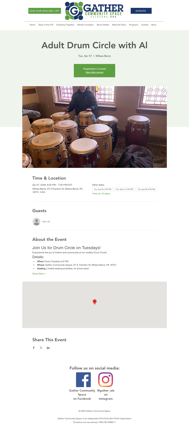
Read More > (39, 273)
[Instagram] (105, 379)
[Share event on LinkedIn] (48, 348)
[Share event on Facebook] (33, 348)
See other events (94, 72)
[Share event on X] (41, 348)
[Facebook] (83, 379)
